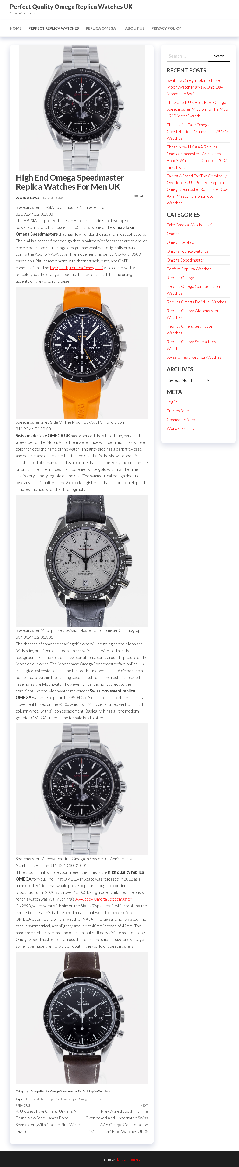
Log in (172, 401)
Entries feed (178, 410)
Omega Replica (39, 1091)
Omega (173, 233)
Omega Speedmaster (63, 1091)
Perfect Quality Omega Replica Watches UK (71, 6)
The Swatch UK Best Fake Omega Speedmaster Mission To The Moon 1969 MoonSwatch (198, 109)
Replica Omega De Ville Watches (196, 301)
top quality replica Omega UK (76, 267)
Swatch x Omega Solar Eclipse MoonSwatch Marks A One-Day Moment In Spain (195, 87)
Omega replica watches (188, 251)
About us (134, 28)
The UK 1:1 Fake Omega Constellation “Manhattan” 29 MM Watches (198, 131)
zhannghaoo (55, 197)
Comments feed (181, 419)
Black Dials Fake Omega (38, 1099)
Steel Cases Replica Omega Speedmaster (80, 1099)
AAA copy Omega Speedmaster (103, 899)
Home (15, 28)
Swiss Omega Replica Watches (194, 357)
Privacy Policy (166, 28)
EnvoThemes (128, 1159)
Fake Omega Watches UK (189, 224)
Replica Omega (101, 28)
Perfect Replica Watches (53, 28)
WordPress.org (181, 428)
